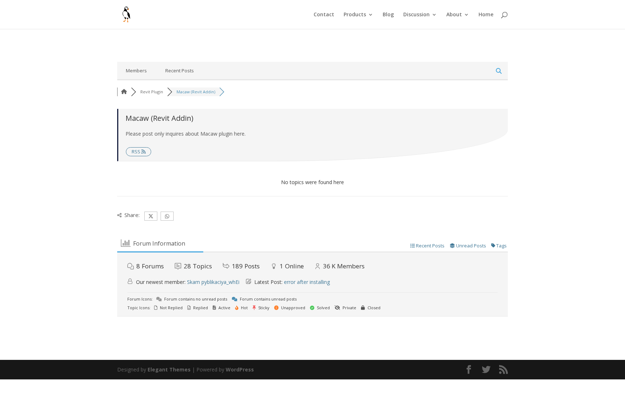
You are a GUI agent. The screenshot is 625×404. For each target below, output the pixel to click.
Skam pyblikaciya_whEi (213, 281)
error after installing (307, 281)
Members (136, 70)
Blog (388, 15)
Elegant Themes (169, 369)
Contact (324, 15)
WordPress (240, 369)
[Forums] (124, 91)
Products (355, 15)
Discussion (416, 15)
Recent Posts (179, 70)
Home (486, 15)
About (454, 15)
